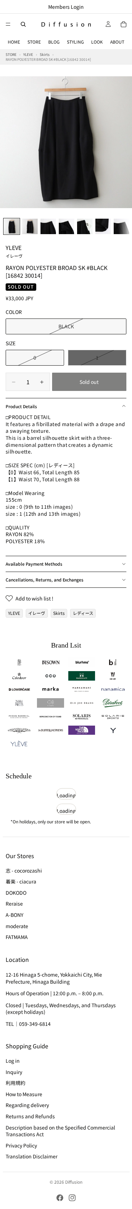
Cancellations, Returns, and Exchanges (44, 580)
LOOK (97, 42)
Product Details (21, 406)
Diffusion (73, 1182)
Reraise (14, 903)
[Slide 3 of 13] (48, 226)
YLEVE (14, 251)
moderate (17, 925)
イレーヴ (36, 613)
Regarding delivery (27, 1104)
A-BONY (14, 914)
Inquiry (14, 1071)
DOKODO (16, 892)
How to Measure (24, 1094)
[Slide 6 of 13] (103, 226)
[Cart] (123, 24)
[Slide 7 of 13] (121, 226)
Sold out (89, 381)
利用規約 (15, 1082)
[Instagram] (72, 1198)
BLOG (53, 42)
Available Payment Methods (34, 564)
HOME (14, 42)
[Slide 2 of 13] (30, 226)
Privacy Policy (21, 1145)
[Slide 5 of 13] (85, 226)
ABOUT (117, 42)
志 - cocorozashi (24, 870)
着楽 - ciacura (21, 881)
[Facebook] (60, 1198)
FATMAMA (17, 936)
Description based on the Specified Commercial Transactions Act (60, 1131)
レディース (83, 613)
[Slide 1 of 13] (11, 226)
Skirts (59, 613)
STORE (34, 42)
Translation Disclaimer (31, 1156)
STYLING (75, 42)
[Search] (23, 24)
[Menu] (8, 24)
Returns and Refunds (30, 1116)
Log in (13, 1060)
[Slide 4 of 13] (66, 226)
